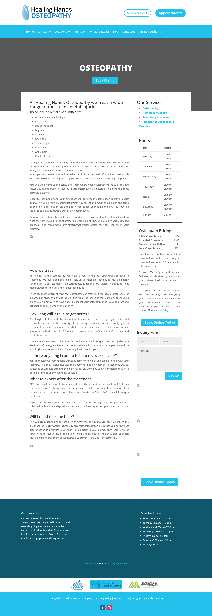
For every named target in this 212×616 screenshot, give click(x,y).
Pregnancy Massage (156, 117)
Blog (115, 31)
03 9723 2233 (139, 13)
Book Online (104, 80)
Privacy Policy (103, 598)
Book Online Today (159, 322)
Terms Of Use (121, 598)
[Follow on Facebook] (102, 607)
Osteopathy (150, 108)
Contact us (128, 31)
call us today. (161, 310)
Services (42, 31)
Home (30, 31)
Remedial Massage (155, 113)
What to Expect (99, 31)
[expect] (173, 254)
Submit (173, 376)
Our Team (80, 31)
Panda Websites (155, 598)
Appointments (171, 13)
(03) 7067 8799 (119, 563)
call (39, 170)
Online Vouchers (149, 31)
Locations (61, 31)
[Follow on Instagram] (109, 607)
